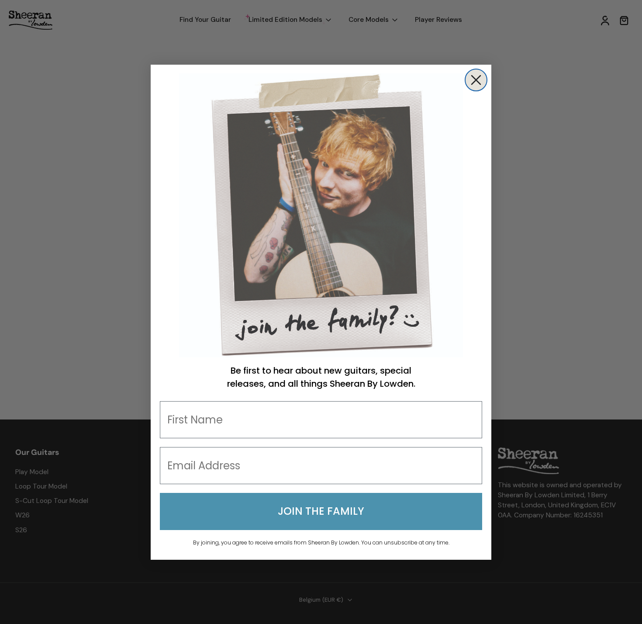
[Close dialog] (476, 80)
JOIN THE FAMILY (321, 511)
